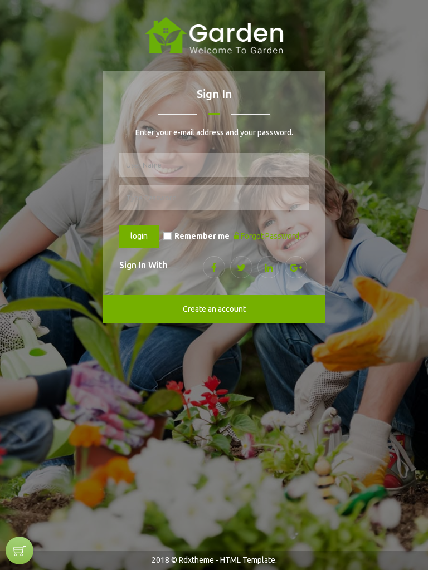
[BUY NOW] (19, 550)
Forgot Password (269, 236)
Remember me (202, 236)
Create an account (214, 308)
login (139, 236)
